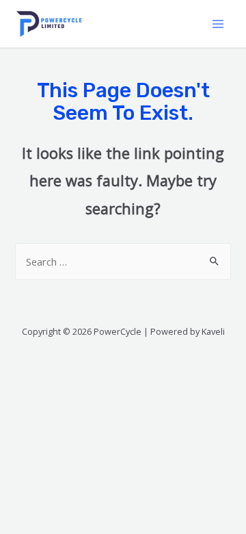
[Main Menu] (218, 24)
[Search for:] (122, 261)
